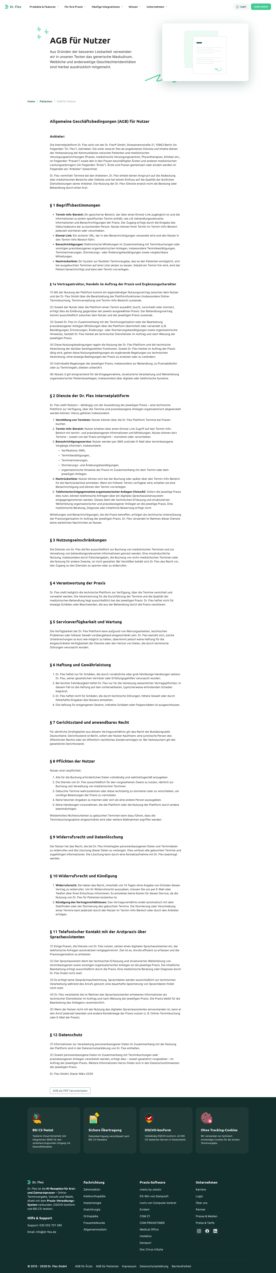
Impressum (129, 1266)
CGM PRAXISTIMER (152, 1223)
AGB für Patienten (107, 1266)
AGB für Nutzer (66, 101)
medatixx (146, 1236)
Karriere (201, 1189)
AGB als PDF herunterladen (70, 1090)
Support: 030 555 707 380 (44, 1225)
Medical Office (149, 1229)
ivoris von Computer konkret (158, 1203)
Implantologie (92, 1203)
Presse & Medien (206, 1216)
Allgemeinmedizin (95, 1229)
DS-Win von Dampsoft (154, 1196)
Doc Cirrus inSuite (151, 1249)
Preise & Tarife (205, 1223)
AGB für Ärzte (83, 1266)
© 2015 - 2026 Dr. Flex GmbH (47, 1266)
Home (31, 101)
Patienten (46, 101)
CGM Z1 (145, 1216)
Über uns (201, 1203)
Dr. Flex (15, 7)
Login (199, 1196)
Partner (200, 1209)
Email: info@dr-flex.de (41, 1232)
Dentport (145, 1243)
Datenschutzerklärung (154, 1266)
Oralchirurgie (92, 1209)
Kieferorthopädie (95, 1196)
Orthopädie (91, 1216)
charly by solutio (150, 1189)
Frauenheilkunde (94, 1223)
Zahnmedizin (92, 1189)
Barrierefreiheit (181, 1266)
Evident (145, 1209)
